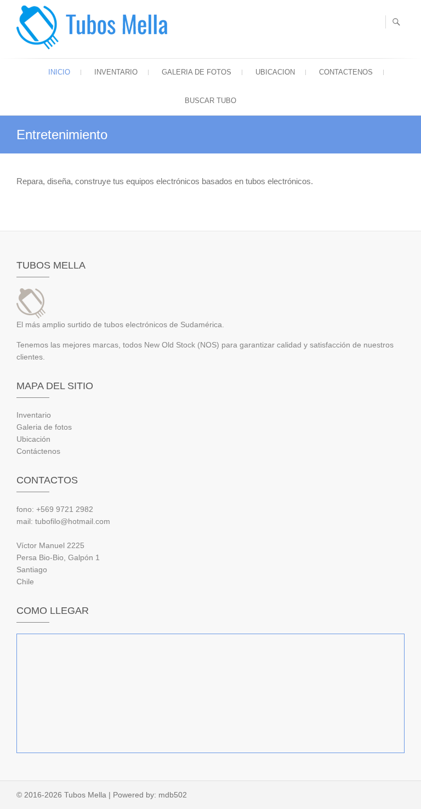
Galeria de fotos (196, 72)
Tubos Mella (85, 794)
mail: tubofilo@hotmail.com (63, 521)
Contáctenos (38, 451)
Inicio (59, 72)
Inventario (116, 72)
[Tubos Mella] (94, 27)
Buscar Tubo (210, 100)
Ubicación (33, 439)
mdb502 (172, 794)
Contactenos (346, 72)
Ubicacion (275, 72)
